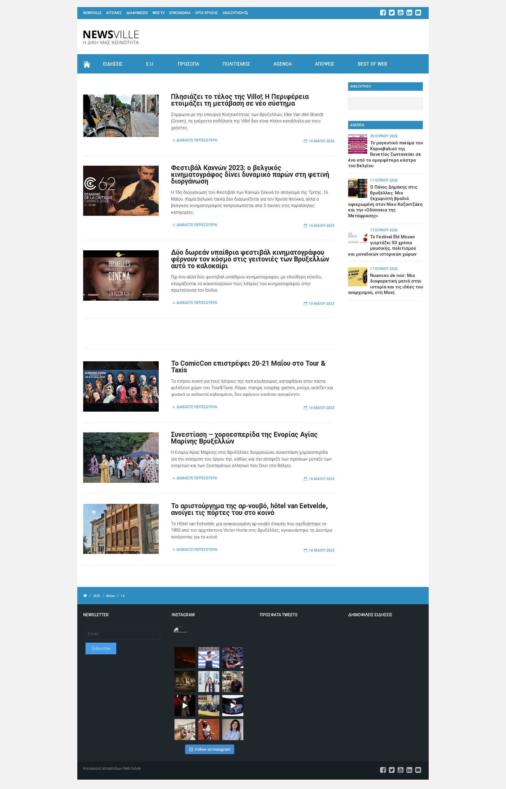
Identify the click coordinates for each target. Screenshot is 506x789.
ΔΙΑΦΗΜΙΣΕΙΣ (137, 13)
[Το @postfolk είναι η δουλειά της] (232, 705)
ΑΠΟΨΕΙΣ (324, 64)
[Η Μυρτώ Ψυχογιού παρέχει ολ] (232, 729)
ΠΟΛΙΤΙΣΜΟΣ (236, 64)
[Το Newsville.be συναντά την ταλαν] (208, 681)
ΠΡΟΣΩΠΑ (188, 64)
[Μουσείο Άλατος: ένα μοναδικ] (232, 681)
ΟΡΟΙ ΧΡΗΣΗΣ (206, 13)
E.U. (150, 64)
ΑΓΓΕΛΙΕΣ (114, 13)
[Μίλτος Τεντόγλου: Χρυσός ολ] (208, 657)
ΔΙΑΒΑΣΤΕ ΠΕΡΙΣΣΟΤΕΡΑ (197, 140)
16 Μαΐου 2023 (321, 141)
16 (122, 596)
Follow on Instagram (212, 749)
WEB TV (159, 13)
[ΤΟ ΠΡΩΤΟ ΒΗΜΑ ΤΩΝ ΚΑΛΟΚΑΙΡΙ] (208, 705)
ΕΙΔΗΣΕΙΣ (113, 64)
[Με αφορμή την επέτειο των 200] (185, 681)
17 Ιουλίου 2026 (384, 180)
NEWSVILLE (92, 13)
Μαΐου (110, 596)
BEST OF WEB (372, 64)
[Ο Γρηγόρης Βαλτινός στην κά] (185, 705)
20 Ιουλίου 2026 (384, 136)
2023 (96, 596)
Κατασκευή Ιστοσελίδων (102, 768)
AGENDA (282, 64)
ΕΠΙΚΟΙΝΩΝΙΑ (180, 13)
